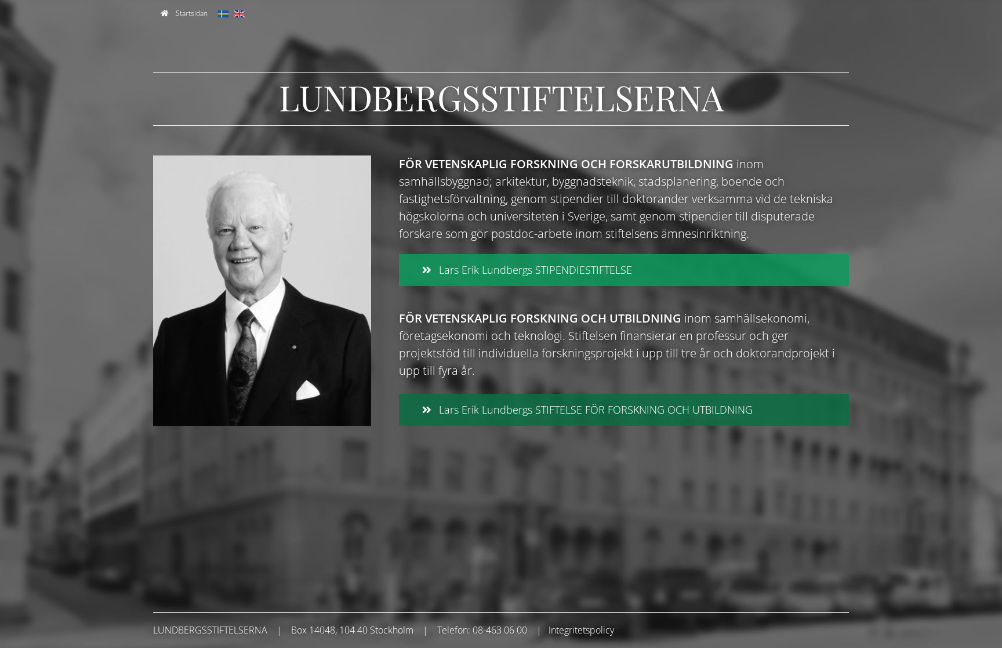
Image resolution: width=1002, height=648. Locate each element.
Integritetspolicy (581, 630)
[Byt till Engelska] (239, 13)
